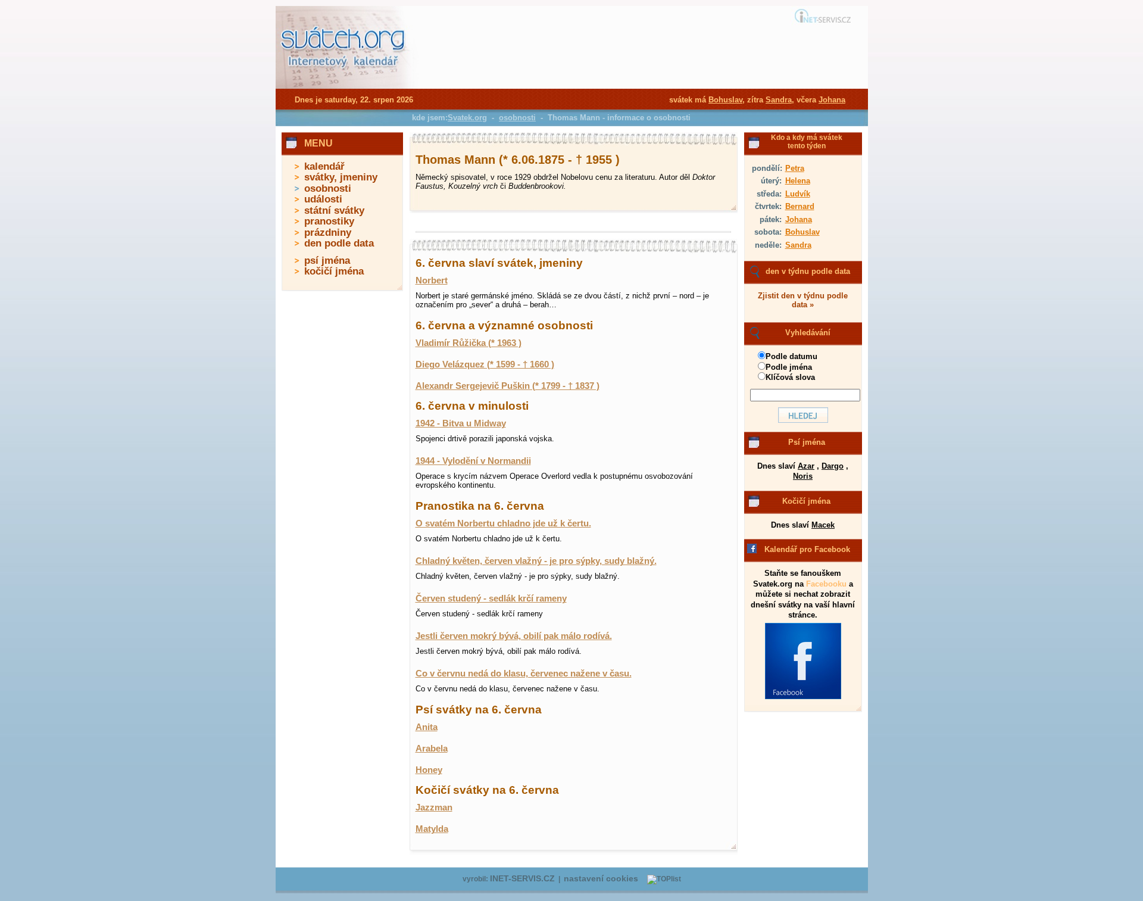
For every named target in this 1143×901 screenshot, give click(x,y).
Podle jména (789, 367)
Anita (427, 727)
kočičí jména (334, 271)
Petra (794, 168)
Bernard (799, 206)
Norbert (432, 280)
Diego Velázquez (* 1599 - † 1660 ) (485, 364)
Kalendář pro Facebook (807, 549)
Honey (429, 770)
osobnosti (327, 188)
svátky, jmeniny (340, 177)
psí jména (327, 260)
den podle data (339, 243)
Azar (806, 466)
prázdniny (327, 232)
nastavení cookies (601, 878)
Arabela (432, 748)
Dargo (833, 466)
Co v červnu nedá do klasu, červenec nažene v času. (524, 673)
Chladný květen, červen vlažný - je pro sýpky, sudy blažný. (536, 561)
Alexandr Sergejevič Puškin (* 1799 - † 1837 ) (507, 386)
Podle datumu (791, 356)
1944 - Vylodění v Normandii (473, 461)
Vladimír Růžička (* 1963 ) (468, 343)
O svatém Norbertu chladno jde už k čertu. (503, 523)
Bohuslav (802, 231)
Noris (803, 476)
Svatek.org (467, 117)
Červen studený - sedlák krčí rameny (491, 598)
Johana (798, 219)
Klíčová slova (790, 377)
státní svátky (334, 210)
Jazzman (434, 807)
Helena (797, 180)
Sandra (798, 245)
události (323, 199)
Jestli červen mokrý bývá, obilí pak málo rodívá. (514, 636)
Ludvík (797, 193)
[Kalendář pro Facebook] (803, 696)
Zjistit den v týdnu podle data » (803, 300)
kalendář (324, 166)
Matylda (432, 829)
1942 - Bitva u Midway (461, 423)
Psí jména (806, 442)
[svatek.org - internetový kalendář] (344, 86)
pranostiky (329, 221)
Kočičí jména (806, 501)
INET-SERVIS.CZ (522, 878)
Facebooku (826, 583)
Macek (823, 524)
